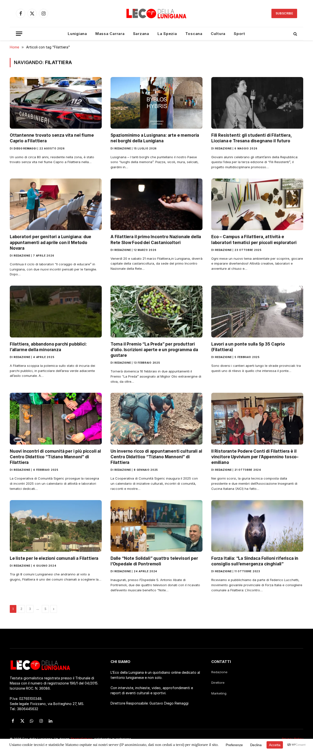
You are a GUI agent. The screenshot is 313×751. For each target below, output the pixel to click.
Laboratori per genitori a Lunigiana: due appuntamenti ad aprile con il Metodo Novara (50, 242)
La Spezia (167, 33)
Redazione (122, 148)
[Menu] (19, 33)
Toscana (193, 33)
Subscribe (284, 13)
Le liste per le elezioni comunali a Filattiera (54, 558)
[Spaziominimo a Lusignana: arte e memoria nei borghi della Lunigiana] (156, 103)
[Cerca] (294, 33)
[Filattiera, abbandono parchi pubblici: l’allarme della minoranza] (56, 311)
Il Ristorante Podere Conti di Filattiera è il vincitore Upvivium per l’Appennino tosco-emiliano (255, 457)
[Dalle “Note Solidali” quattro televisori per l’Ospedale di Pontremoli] (156, 526)
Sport (239, 33)
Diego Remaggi (25, 148)
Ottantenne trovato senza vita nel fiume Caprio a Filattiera (52, 138)
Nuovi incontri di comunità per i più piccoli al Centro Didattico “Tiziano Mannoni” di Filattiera (55, 457)
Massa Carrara (110, 33)
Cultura (218, 33)
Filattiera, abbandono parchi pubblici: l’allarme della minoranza (48, 347)
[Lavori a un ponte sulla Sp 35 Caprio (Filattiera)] (257, 311)
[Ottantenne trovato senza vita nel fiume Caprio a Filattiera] (56, 103)
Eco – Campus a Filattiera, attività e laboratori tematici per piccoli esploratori (254, 239)
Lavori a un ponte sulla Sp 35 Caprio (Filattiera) (248, 347)
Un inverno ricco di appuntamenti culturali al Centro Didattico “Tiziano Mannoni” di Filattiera (156, 457)
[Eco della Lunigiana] (156, 13)
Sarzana (141, 33)
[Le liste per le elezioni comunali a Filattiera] (56, 526)
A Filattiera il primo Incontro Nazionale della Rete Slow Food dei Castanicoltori (156, 239)
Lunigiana (77, 33)
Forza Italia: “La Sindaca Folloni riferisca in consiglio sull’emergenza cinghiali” (254, 561)
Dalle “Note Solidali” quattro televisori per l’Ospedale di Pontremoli (154, 561)
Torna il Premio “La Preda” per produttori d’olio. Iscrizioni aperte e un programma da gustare (154, 350)
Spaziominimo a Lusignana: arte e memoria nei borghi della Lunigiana (155, 138)
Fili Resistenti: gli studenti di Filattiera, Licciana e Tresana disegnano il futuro (251, 138)
